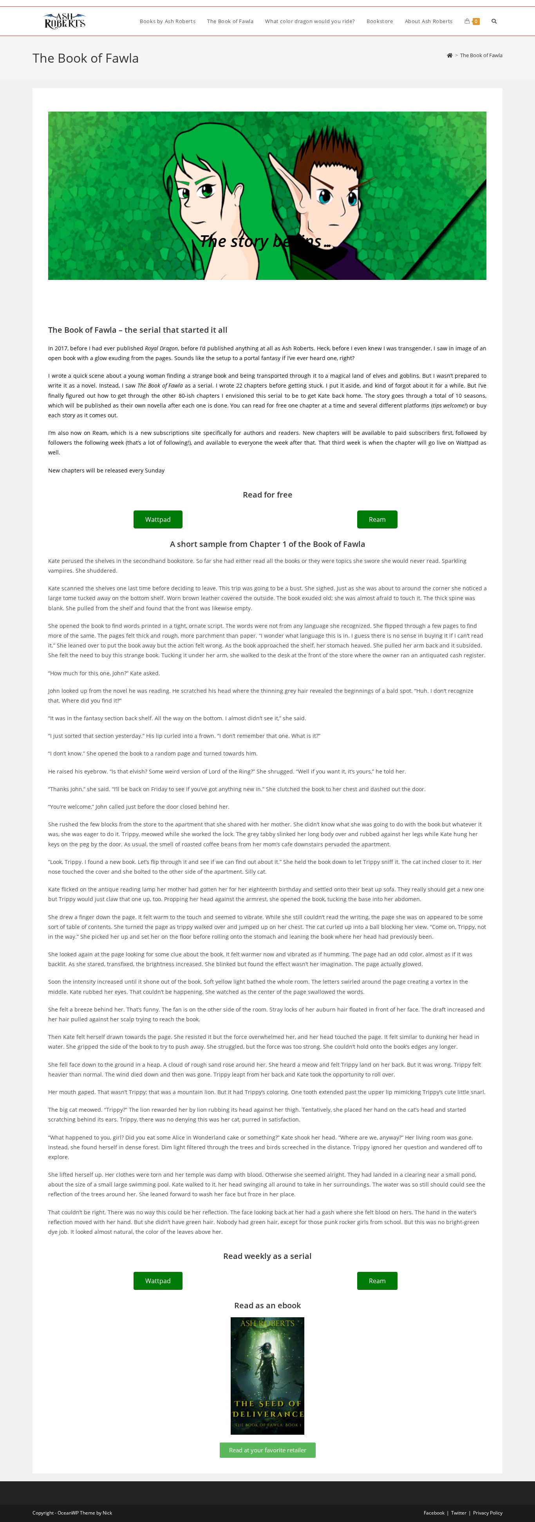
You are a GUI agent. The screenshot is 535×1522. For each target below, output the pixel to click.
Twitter (458, 1512)
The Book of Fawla (481, 55)
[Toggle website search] (494, 21)
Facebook (434, 1512)
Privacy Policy (487, 1512)
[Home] (450, 55)
